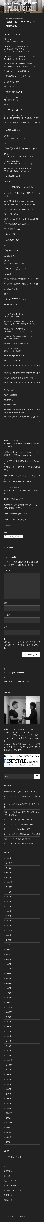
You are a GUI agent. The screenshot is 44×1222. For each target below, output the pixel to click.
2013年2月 (8, 1051)
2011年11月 (8, 1118)
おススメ (7, 1161)
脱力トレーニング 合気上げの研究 (17, 829)
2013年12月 (8, 1003)
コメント (7, 570)
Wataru (20, 18)
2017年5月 (8, 911)
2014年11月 (8, 950)
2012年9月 (8, 1070)
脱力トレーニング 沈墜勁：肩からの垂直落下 (22, 834)
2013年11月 (8, 1007)
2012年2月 (8, 1103)
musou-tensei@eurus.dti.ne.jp (14, 356)
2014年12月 (8, 945)
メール (7, 615)
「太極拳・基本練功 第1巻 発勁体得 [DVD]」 (19, 378)
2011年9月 (7, 1128)
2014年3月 (8, 988)
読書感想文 (8, 1195)
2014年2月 (8, 993)
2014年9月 (8, 959)
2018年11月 (8, 863)
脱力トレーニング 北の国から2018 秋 (18, 824)
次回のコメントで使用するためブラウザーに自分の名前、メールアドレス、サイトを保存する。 (22, 645)
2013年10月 (8, 1012)
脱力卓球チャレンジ (11, 1185)
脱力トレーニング (11, 1181)
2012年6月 (8, 1084)
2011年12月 (8, 1113)
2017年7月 (8, 902)
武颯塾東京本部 (9, 390)
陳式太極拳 (10, 547)
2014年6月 (8, 974)
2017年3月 (8, 921)
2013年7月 (8, 1027)
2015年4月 (8, 935)
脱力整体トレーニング (12, 1190)
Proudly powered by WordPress (15, 1216)
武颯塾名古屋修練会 (10, 395)
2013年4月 (8, 1041)
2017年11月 (8, 882)
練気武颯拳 (8, 1171)
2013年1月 (8, 1055)
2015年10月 (8, 930)
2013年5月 (8, 1036)
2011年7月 (7, 1137)
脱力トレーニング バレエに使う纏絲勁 (19, 844)
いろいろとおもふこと (12, 1157)
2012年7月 (8, 1079)
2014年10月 (8, 954)
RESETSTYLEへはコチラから (15, 499)
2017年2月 (8, 926)
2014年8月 (8, 964)
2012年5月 (8, 1089)
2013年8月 (8, 1022)
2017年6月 (8, 906)
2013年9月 (8, 1017)
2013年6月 (8, 1031)
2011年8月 (7, 1132)
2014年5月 (8, 978)
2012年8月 (8, 1075)
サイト (6, 627)
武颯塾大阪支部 (9, 400)
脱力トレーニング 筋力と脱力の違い (18, 839)
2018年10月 (8, 868)
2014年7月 (8, 969)
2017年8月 (8, 897)
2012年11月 (8, 1060)
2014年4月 (8, 983)
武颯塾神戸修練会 (10, 404)
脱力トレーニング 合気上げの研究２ (18, 820)
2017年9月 (8, 892)
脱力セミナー (9, 1176)
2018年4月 (8, 877)
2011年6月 (7, 1142)
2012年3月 (8, 1099)
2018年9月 (8, 873)
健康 (5, 1166)
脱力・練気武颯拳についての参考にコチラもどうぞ (21, 417)
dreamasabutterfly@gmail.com (15, 514)
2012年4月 (8, 1094)
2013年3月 (8, 1046)
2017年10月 (8, 887)
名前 (6, 603)
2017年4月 (8, 916)
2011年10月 (8, 1123)
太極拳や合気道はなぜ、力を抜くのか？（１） (22, 792)
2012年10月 (8, 1065)
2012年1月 (8, 1108)
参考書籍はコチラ (11, 525)
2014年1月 (8, 998)
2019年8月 (8, 858)
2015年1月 (8, 940)
